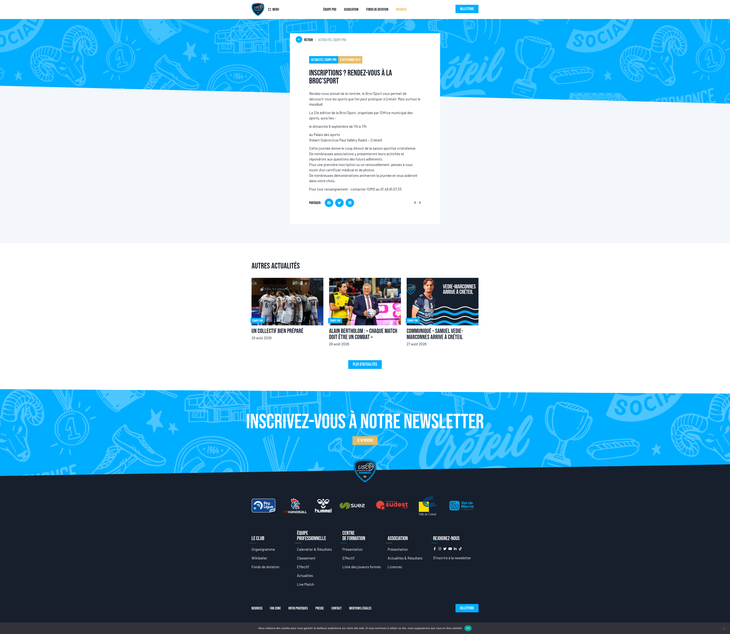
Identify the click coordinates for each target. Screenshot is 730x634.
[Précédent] (415, 202)
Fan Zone (275, 608)
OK (468, 628)
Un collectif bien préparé (277, 331)
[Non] (724, 628)
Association (351, 9)
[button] (329, 203)
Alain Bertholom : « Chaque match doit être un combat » (363, 334)
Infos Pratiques (298, 608)
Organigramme (263, 549)
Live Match (305, 584)
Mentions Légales (360, 608)
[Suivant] (419, 202)
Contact (336, 608)
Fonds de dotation (377, 9)
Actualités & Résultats (405, 558)
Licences (395, 567)
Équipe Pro (329, 9)
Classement (306, 558)
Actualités (305, 575)
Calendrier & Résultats (314, 549)
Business (401, 9)
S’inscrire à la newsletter (452, 558)
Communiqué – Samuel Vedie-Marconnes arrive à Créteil (435, 334)
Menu (275, 9)
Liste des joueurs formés (361, 567)
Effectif (303, 567)
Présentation (352, 549)
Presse (319, 608)
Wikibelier (259, 558)
